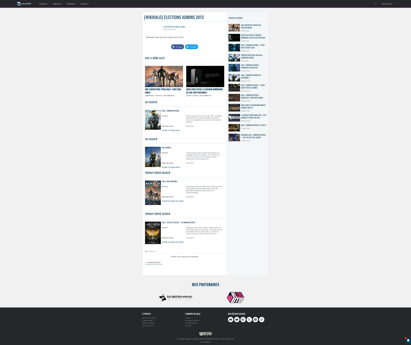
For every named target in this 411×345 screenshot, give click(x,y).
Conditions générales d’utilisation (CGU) (205, 339)
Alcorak (188, 95)
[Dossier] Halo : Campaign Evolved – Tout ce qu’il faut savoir (253, 136)
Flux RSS (222, 339)
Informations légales (184, 339)
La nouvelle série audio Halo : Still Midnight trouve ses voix (253, 116)
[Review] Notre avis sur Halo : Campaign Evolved (252, 56)
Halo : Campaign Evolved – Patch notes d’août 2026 (253, 46)
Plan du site (230, 339)
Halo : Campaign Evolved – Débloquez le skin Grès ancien (252, 96)
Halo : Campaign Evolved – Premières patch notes (250, 66)
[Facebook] (255, 319)
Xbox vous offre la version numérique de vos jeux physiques (204, 91)
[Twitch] (243, 319)
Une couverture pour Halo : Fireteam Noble (251, 26)
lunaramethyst (149, 95)
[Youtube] (237, 319)
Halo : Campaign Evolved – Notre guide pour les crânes (253, 86)
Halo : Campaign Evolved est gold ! (253, 125)
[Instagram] (261, 319)
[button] (177, 46)
